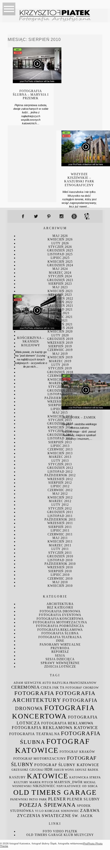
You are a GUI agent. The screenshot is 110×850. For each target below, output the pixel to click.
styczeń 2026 (60, 247)
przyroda (60, 648)
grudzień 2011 (60, 512)
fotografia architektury (53, 696)
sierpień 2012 (60, 482)
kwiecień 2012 (60, 497)
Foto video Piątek (60, 831)
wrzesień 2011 (60, 523)
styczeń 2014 (60, 431)
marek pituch (41, 782)
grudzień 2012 (60, 468)
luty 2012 (60, 504)
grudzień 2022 (60, 298)
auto (46, 682)
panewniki (19, 799)
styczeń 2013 (60, 464)
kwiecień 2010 (60, 586)
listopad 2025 (60, 254)
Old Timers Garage (44, 835)
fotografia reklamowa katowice (55, 727)
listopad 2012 (60, 471)
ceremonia (25, 687)
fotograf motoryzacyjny (39, 758)
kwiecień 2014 (60, 427)
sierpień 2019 (60, 346)
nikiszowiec (44, 786)
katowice (47, 776)
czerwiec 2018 (60, 376)
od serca (90, 786)
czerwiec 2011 (60, 534)
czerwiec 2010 (60, 578)
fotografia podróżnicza (60, 626)
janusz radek (86, 769)
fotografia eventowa (60, 615)
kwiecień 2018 (60, 379)
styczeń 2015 (60, 420)
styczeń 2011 (60, 553)
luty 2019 (60, 365)
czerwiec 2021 (60, 317)
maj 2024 (60, 269)
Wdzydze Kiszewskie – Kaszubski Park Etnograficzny (79, 179)
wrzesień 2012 (60, 479)
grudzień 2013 (60, 435)
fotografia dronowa (60, 611)
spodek (84, 806)
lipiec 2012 (60, 486)
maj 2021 (60, 320)
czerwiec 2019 (60, 350)
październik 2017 (60, 398)
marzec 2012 (60, 501)
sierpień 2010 (60, 571)
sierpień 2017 (60, 405)
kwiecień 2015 (60, 416)
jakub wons (64, 769)
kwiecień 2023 (60, 291)
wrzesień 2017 (60, 401)
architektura (60, 604)
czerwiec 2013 (60, 449)
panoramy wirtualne (60, 644)
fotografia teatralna (60, 637)
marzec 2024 (60, 272)
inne (60, 641)
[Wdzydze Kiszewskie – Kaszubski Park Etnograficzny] (85, 165)
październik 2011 (60, 519)
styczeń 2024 (60, 276)
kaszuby (17, 777)
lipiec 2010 (60, 575)
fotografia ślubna (60, 633)
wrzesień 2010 (60, 567)
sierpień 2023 (60, 283)
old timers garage (55, 792)
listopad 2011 (60, 516)
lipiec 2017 (60, 409)
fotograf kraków (77, 752)
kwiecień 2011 (60, 541)
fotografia (34, 693)
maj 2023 (60, 287)
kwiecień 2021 (60, 324)
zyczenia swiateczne (44, 815)
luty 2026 (60, 243)
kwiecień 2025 (60, 261)
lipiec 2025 (60, 258)
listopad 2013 (60, 438)
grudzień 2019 (60, 339)
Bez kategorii (60, 607)
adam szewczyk (27, 682)
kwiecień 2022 (60, 302)
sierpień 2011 (60, 527)
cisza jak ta (52, 687)
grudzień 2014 (60, 423)
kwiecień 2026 (60, 239)
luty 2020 (60, 335)
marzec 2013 (60, 457)
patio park (38, 799)
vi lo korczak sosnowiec (57, 811)
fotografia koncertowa (60, 619)
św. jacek (82, 816)
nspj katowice (69, 786)
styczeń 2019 (60, 368)
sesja (60, 655)
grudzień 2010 (60, 556)
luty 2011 (60, 549)
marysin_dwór (68, 782)
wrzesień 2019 (60, 343)
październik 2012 (60, 475)
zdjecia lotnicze (60, 666)
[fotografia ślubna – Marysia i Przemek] (37, 82)
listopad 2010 (60, 560)
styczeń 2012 (60, 508)
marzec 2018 (60, 383)
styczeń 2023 (60, 294)
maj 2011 (60, 538)
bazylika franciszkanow (74, 682)
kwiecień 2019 (60, 357)
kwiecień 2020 (60, 331)
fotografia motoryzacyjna (60, 622)
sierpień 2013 (60, 442)
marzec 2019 (60, 361)
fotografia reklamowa (60, 630)
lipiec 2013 (60, 446)
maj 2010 (60, 582)
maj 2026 (60, 236)
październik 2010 (60, 564)
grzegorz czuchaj (27, 769)
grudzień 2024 (60, 265)
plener (57, 799)
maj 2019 (60, 354)
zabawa (90, 810)
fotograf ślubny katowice (66, 765)
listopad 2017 (60, 394)
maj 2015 (60, 412)
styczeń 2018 (60, 387)
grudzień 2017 (60, 390)
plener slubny (83, 799)
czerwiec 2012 (60, 490)
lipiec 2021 (60, 313)
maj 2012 (60, 493)
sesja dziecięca (60, 659)
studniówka (22, 811)
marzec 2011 (60, 545)
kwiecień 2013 (60, 453)
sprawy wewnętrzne (60, 663)
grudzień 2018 (60, 372)
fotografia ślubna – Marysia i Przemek (30, 94)
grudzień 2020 (60, 328)
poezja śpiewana (47, 805)
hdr (49, 769)
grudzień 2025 (60, 250)
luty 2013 (60, 460)
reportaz (60, 652)
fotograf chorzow (82, 687)
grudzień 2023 (60, 280)
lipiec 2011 (60, 530)
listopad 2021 (60, 309)
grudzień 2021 (60, 305)
